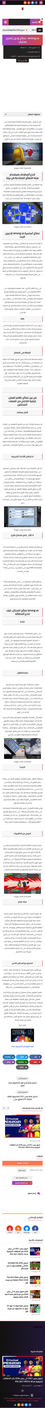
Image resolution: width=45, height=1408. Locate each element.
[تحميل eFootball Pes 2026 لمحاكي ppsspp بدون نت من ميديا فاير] (35, 1265)
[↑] (22, 1390)
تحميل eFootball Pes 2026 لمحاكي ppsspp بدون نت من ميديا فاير (17, 1265)
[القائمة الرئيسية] (5, 22)
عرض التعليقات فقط (21, 1177)
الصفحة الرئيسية (33, 52)
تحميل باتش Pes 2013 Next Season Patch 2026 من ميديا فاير (17, 1279)
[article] (22, 1082)
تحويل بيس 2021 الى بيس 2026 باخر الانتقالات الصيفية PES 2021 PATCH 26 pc (24, 1146)
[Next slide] (4, 1108)
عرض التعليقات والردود (21, 1183)
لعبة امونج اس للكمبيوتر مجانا (23, 1046)
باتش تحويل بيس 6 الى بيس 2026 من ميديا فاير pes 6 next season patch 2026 (16, 1294)
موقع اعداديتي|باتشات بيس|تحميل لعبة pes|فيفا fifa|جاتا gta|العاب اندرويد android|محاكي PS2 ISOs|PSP (22, 1399)
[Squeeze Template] (32, 1395)
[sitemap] (15, 1404)
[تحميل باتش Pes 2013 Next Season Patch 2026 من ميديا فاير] (35, 1280)
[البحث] (4, 2)
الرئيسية (35, 22)
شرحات (13, 56)
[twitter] (32, 2)
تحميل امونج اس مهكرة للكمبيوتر (28, 56)
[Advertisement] (22, 87)
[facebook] (36, 2)
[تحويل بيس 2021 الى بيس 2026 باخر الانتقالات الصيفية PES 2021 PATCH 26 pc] (35, 1251)
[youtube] (28, 2)
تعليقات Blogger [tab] (22, 1163)
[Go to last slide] (8, 1108)
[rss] (25, 2)
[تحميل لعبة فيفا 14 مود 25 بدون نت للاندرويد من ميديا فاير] (35, 1308)
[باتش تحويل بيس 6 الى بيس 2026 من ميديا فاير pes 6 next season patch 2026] (35, 1294)
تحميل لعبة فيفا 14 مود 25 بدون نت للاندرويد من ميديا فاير (17, 1308)
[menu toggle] (41, 2)
